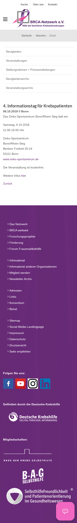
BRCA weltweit (18, 230)
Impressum (16, 333)
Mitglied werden (19, 272)
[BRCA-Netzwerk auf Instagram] (33, 383)
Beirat (13, 309)
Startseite (26, 35)
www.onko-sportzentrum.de (21, 159)
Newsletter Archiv (20, 279)
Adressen (15, 290)
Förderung (16, 242)
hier (23, 175)
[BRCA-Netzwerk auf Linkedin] (45, 383)
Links (12, 296)
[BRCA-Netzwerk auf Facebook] (8, 383)
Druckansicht (17, 345)
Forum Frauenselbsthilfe (25, 248)
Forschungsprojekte (22, 236)
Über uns (38, 4)
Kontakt (52, 4)
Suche (24, 4)
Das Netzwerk (18, 224)
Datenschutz (17, 339)
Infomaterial (17, 260)
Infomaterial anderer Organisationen (33, 266)
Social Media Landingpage (26, 326)
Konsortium (16, 302)
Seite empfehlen (20, 351)
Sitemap (14, 320)
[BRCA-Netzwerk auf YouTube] (20, 383)
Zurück (7, 183)
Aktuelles (41, 35)
